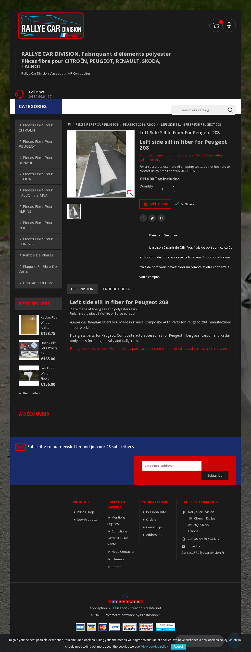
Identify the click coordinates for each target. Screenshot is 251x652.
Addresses (154, 534)
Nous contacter (123, 551)
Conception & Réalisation (109, 608)
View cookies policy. (154, 646)
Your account (155, 501)
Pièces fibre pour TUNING (36, 241)
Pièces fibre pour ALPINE (36, 209)
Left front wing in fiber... (48, 373)
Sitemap (118, 559)
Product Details (118, 289)
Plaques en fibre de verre (38, 269)
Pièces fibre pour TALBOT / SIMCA (36, 192)
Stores (116, 566)
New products (87, 519)
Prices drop (85, 512)
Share (143, 218)
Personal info (156, 512)
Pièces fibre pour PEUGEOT (36, 144)
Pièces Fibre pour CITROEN (36, 127)
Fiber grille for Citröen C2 (49, 348)
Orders (151, 519)
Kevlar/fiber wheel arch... (50, 322)
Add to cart (155, 203)
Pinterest (161, 218)
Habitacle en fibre (36, 282)
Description (82, 289)
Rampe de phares (36, 255)
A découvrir (34, 414)
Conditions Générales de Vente (117, 537)
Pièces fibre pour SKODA (36, 176)
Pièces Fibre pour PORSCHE (36, 225)
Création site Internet (145, 608)
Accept (178, 646)
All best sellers (30, 393)
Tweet (152, 218)
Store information (199, 501)
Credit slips (154, 527)
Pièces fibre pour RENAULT (36, 160)
